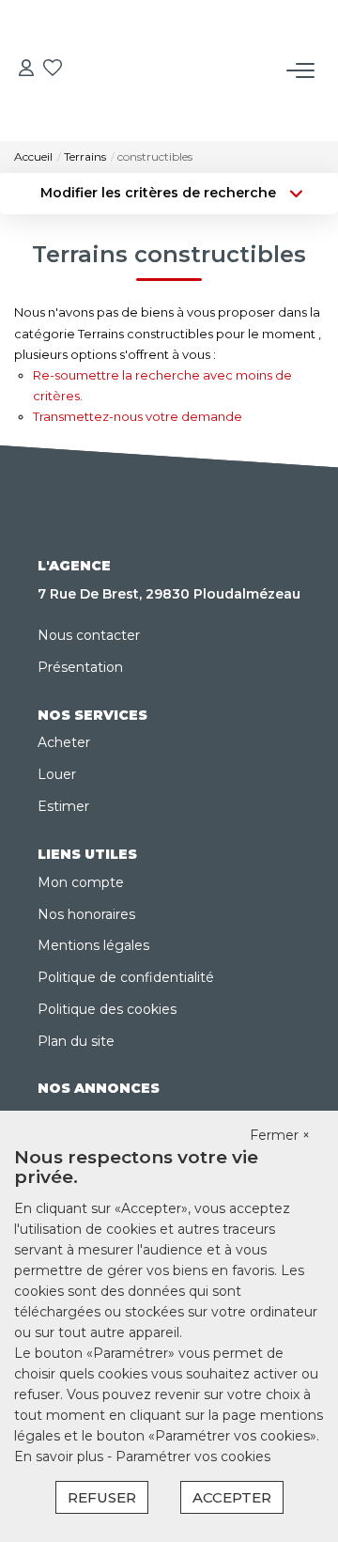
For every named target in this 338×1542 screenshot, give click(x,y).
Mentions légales (93, 945)
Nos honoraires (86, 914)
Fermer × (280, 1135)
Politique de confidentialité (126, 977)
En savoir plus (60, 1456)
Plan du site (76, 1041)
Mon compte (81, 882)
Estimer (63, 806)
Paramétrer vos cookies (192, 1456)
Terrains (85, 156)
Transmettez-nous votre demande (137, 416)
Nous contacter (89, 635)
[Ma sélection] (52, 70)
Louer (57, 774)
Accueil (33, 156)
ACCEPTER (231, 1497)
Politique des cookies (107, 1009)
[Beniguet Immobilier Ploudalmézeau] (175, 36)
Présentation (80, 667)
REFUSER (102, 1497)
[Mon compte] (26, 70)
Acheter (64, 742)
